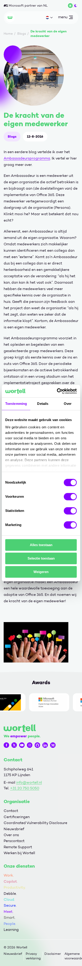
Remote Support (18, 847)
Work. (9, 875)
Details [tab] (42, 404)
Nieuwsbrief (14, 829)
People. (10, 923)
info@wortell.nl (29, 782)
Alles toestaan (41, 545)
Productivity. (15, 887)
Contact (11, 811)
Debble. (10, 893)
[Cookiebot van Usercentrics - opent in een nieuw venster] (58, 391)
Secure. (10, 905)
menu (62, 18)
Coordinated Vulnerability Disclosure (35, 823)
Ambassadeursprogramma (27, 158)
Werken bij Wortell (19, 853)
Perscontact (14, 841)
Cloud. (9, 899)
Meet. (8, 911)
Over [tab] (68, 404)
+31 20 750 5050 (24, 788)
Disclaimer (52, 954)
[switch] (70, 496)
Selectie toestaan (41, 558)
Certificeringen (17, 817)
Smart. (9, 917)
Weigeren (41, 572)
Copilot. (11, 881)
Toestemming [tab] (16, 404)
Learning (11, 929)
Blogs (12, 136)
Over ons (11, 835)
